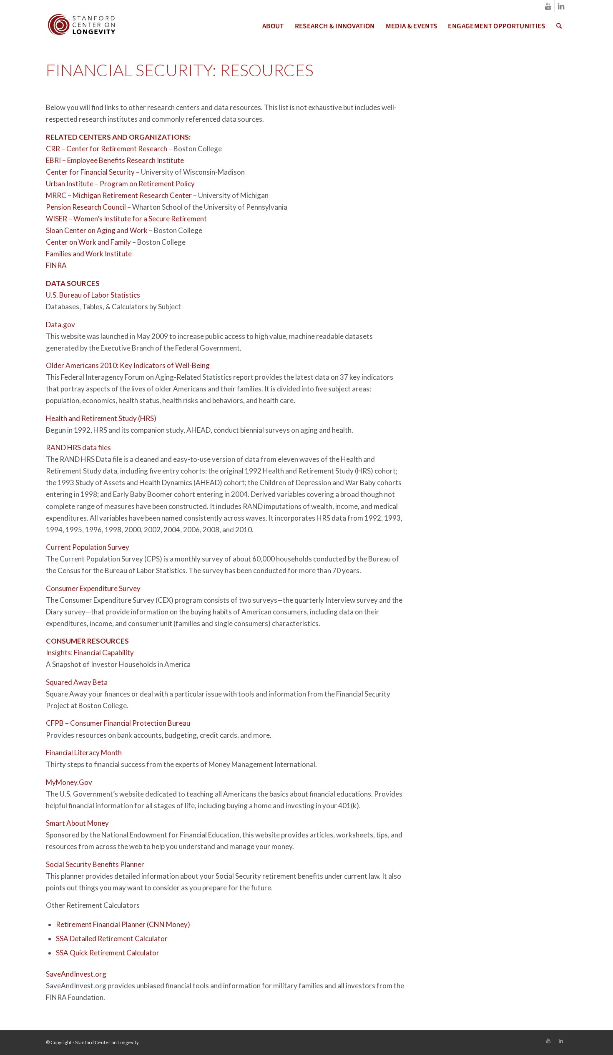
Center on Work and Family (88, 242)
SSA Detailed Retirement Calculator (112, 938)
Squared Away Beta (77, 682)
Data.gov (60, 324)
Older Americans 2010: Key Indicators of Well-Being (128, 365)
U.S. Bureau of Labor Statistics (93, 295)
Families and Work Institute (89, 253)
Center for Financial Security (90, 172)
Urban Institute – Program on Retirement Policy (120, 183)
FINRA (56, 265)
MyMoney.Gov (69, 782)
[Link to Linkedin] (561, 6)
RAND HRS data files (78, 447)
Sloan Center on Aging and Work (97, 230)
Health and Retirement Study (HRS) (101, 418)
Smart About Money (77, 823)
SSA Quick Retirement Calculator (107, 952)
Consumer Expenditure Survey (93, 588)
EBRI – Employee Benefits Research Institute (115, 160)
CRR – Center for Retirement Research (106, 148)
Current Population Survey (87, 547)
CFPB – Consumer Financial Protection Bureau (118, 723)
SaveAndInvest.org (76, 974)
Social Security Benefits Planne (93, 864)
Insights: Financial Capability (90, 652)
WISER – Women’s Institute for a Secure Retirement (126, 218)
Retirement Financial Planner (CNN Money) (123, 924)
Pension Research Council (86, 207)
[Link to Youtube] (548, 6)
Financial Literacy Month (84, 752)
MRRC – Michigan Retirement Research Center (119, 195)
